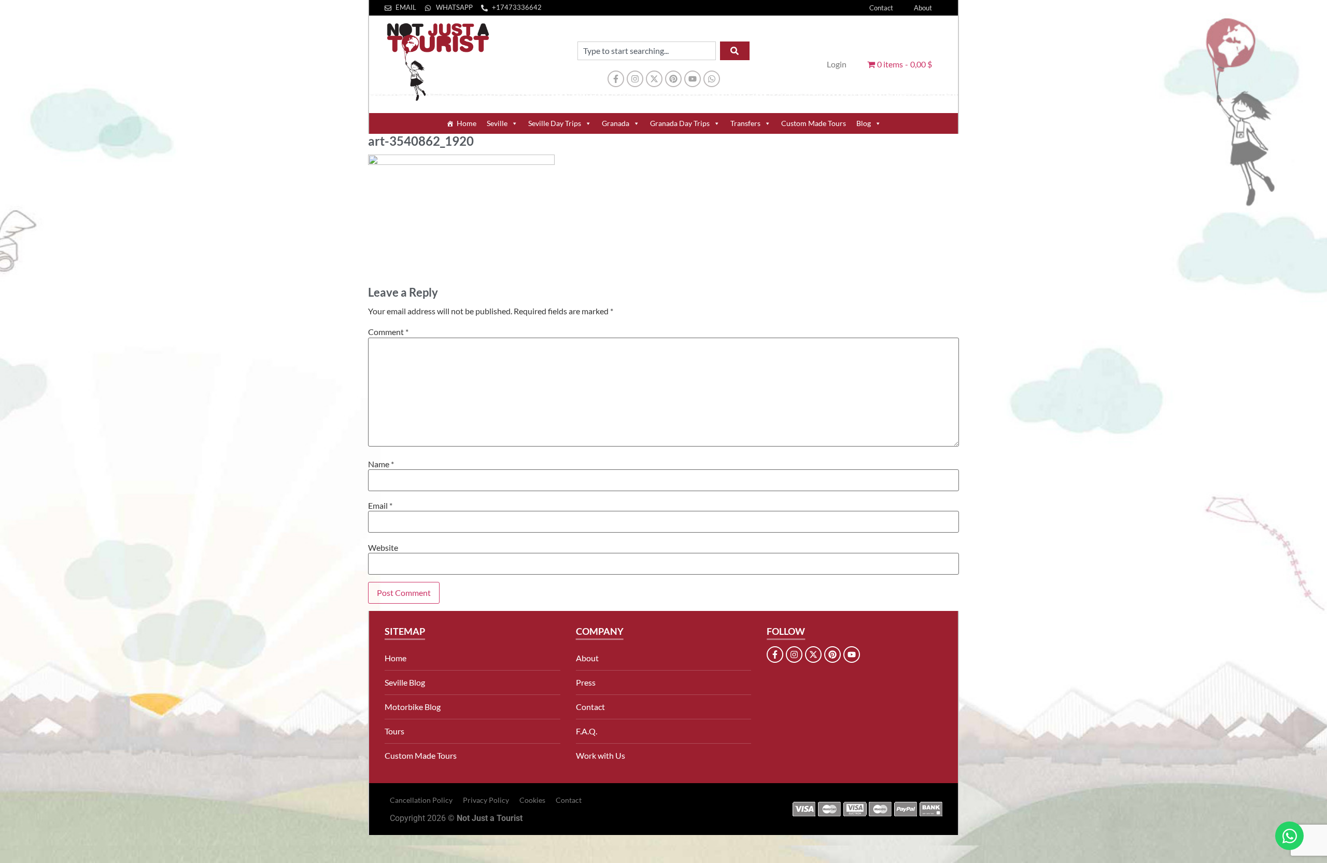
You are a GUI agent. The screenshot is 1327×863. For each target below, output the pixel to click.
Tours (394, 731)
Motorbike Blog (413, 707)
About (923, 8)
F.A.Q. (586, 731)
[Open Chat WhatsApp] (1289, 836)
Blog (863, 123)
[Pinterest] (673, 79)
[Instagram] (635, 79)
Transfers (745, 123)
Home (466, 123)
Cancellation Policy (421, 800)
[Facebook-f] (616, 79)
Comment (388, 332)
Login (836, 64)
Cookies (532, 800)
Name (381, 464)
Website (383, 548)
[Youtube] (692, 79)
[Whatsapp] (711, 79)
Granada (615, 123)
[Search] (735, 50)
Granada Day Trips (680, 123)
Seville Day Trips (554, 123)
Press (586, 682)
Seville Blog (405, 682)
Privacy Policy (486, 800)
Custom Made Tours (813, 123)
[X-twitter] (654, 79)
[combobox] (646, 50)
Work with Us (600, 755)
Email (380, 506)
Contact (881, 8)
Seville (497, 123)
